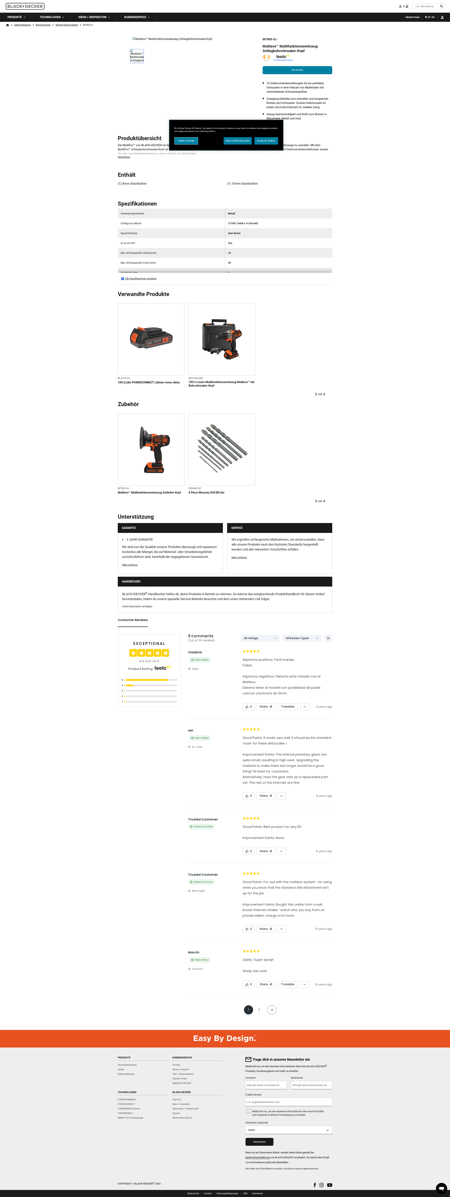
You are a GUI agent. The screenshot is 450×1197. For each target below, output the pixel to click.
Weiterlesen (124, 157)
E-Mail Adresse (253, 1094)
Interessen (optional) (256, 1122)
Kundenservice (135, 17)
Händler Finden (413, 17)
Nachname (297, 1077)
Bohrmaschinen (43, 25)
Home (7, 25)
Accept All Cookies (266, 140)
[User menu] (442, 17)
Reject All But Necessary (238, 140)
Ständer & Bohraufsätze (67, 25)
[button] (315, 1185)
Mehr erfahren (130, 565)
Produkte (15, 17)
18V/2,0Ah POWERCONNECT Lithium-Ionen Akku (149, 382)
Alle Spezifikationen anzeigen (141, 278)
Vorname (250, 1077)
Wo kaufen (297, 69)
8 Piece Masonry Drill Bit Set (206, 492)
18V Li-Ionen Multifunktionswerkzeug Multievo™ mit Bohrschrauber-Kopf (221, 383)
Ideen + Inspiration (92, 17)
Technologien (50, 17)
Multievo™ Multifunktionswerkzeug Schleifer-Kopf (149, 492)
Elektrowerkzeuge (22, 25)
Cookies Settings (186, 140)
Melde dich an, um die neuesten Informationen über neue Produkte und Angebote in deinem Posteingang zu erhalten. (288, 1113)
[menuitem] (16, 17)
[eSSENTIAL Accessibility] (404, 6)
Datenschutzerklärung (257, 1157)
